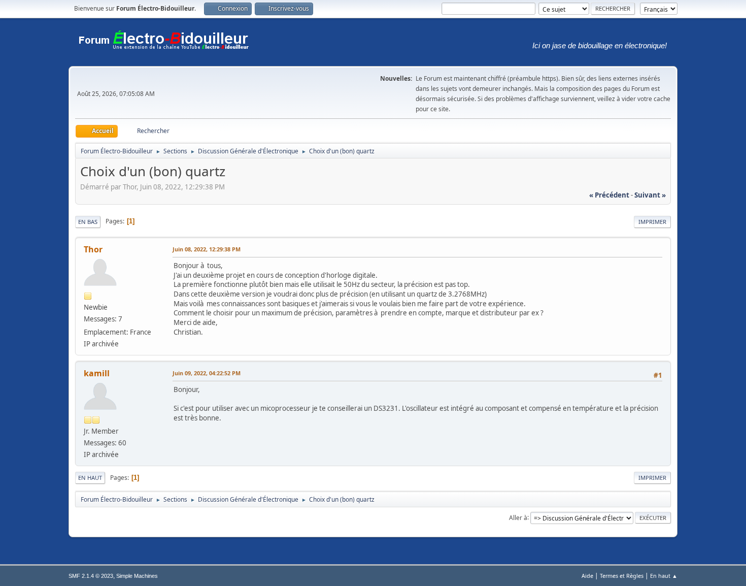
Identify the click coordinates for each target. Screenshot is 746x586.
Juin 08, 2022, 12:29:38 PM (207, 249)
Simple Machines (137, 576)
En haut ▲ (663, 575)
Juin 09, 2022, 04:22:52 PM (207, 373)
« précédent (609, 195)
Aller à (518, 517)
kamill (97, 373)
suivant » (650, 195)
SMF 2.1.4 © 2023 (91, 576)
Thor (93, 249)
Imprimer (652, 221)
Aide (587, 575)
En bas (87, 221)
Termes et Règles (621, 575)
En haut (90, 477)
